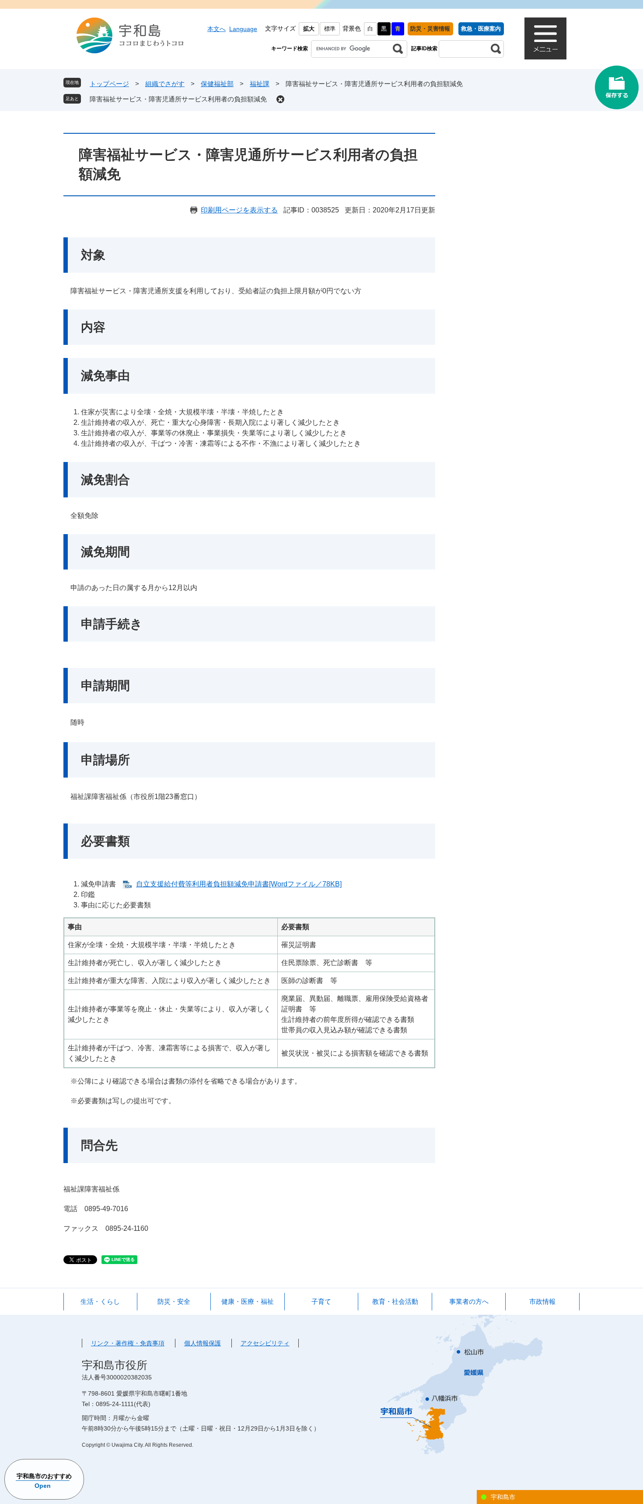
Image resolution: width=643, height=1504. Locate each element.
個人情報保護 (202, 1343)
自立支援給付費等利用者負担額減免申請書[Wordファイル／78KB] (239, 884)
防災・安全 (173, 1301)
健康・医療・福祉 (247, 1301)
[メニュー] (545, 38)
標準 (329, 28)
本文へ (216, 28)
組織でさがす (165, 83)
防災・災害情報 (430, 28)
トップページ (109, 83)
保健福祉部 (217, 83)
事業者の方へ (469, 1301)
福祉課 (259, 83)
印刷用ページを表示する (239, 210)
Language (243, 28)
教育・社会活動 (395, 1301)
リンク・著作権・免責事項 (127, 1343)
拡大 (309, 28)
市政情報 (542, 1301)
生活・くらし (100, 1301)
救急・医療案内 (481, 28)
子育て (321, 1301)
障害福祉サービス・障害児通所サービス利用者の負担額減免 (178, 99)
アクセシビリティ (265, 1343)
